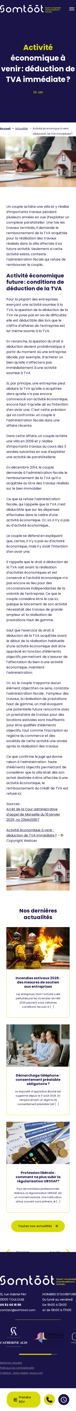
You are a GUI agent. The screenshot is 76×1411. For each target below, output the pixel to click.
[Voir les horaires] (64, 1400)
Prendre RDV (25, 1399)
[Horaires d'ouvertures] (63, 1399)
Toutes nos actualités (35, 1226)
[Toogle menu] (72, 9)
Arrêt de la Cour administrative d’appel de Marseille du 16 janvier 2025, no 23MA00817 (33, 814)
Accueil (5, 128)
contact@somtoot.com (17, 1310)
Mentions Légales (11, 1363)
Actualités (21, 128)
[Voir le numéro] (49, 1400)
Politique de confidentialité (17, 1368)
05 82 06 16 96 (10, 1305)
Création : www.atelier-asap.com (21, 1373)
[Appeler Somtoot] (49, 1399)
